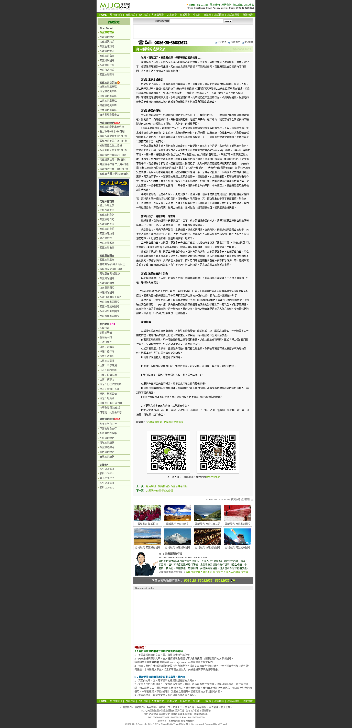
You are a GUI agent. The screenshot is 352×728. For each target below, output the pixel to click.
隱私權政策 (164, 707)
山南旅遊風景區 (108, 100)
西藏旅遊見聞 (107, 224)
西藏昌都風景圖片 (109, 316)
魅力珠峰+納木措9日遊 (112, 131)
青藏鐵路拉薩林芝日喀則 (113, 155)
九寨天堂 (172, 14)
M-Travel (222, 724)
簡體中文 (235, 42)
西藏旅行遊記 (107, 214)
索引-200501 (107, 487)
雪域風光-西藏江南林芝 (207, 524)
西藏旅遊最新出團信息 (112, 126)
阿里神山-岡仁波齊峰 (111, 403)
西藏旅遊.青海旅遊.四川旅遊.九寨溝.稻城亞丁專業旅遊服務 (178, 714)
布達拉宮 (104, 328)
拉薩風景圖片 (107, 287)
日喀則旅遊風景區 (109, 114)
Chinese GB (202, 5)
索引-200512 (107, 478)
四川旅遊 (143, 14)
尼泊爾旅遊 (106, 238)
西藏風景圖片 (107, 60)
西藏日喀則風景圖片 (111, 297)
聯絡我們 (226, 4)
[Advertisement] (193, 32)
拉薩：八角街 (107, 356)
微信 (208, 477)
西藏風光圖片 (107, 278)
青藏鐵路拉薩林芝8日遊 (112, 159)
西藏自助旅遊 (107, 70)
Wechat (215, 477)
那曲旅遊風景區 (108, 110)
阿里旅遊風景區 (108, 96)
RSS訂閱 (248, 42)
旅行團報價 (116, 14)
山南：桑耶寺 (107, 379)
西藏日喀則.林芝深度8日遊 (114, 173)
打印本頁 (222, 42)
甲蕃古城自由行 (108, 428)
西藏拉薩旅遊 (107, 233)
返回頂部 (246, 499)
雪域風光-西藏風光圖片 (237, 524)
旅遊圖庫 (219, 14)
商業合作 (177, 707)
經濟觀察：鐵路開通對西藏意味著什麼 (167, 486)
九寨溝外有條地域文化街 (159, 490)
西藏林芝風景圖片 (109, 306)
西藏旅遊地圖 (107, 247)
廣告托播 (189, 707)
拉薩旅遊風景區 (108, 86)
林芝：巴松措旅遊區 (111, 384)
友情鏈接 (213, 707)
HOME (192, 5)
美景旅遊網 (174, 721)
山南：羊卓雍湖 (108, 365)
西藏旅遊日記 (107, 219)
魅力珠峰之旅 (107, 205)
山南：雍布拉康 (108, 370)
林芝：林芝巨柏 (108, 393)
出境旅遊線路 (107, 456)
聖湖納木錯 (106, 337)
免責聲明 (151, 707)
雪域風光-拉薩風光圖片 (207, 547)
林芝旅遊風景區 (108, 91)
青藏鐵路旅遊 (107, 41)
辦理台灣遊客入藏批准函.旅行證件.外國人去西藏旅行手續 (217, 572)
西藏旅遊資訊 (107, 51)
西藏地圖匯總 (107, 243)
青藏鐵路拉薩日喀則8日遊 (114, 169)
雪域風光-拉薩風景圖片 (177, 547)
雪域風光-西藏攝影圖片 (147, 547)
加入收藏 (249, 4)
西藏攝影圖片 (107, 283)
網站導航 (238, 4)
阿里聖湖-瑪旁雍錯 (110, 407)
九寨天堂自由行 (108, 424)
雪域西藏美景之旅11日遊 (113, 141)
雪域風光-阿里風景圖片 (237, 547)
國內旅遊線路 (107, 452)
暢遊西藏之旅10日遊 (111, 145)
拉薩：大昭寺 (107, 346)
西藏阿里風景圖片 (109, 311)
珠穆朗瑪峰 (106, 332)
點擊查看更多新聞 (173, 422)
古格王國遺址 (107, 361)
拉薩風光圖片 (107, 292)
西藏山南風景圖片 (109, 302)
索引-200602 (107, 468)
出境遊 (207, 14)
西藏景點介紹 (107, 65)
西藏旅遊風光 (107, 259)
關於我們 (215, 4)
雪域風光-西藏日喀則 (177, 524)
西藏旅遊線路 (107, 37)
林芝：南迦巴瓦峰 (109, 389)
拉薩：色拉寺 (107, 351)
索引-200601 (107, 473)
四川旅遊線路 (107, 438)
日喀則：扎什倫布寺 (111, 412)
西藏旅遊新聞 (154, 422)
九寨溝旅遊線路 (108, 433)
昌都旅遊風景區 (108, 105)
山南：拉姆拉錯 (108, 375)
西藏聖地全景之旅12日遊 (113, 150)
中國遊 (196, 14)
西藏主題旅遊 (107, 46)
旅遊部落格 (233, 14)
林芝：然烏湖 (107, 398)
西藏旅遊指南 (107, 55)
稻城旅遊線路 (107, 442)
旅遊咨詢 (248, 14)
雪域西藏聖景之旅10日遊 (113, 136)
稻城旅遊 (185, 14)
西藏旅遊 (130, 14)
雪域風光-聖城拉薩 (148, 524)
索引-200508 (107, 483)
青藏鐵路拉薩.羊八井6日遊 (114, 164)
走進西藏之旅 (107, 210)
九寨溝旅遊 (158, 14)
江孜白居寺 (106, 342)
